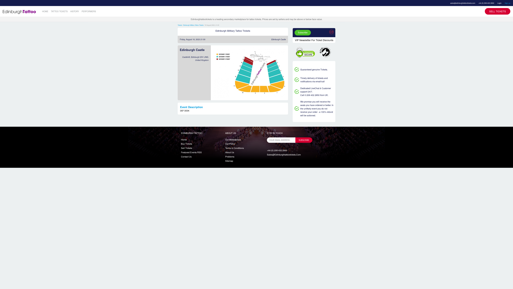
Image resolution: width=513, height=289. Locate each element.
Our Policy (230, 143)
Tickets (180, 25)
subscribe (304, 140)
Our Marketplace (233, 139)
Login (499, 3)
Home (184, 139)
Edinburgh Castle (278, 39)
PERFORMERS (89, 11)
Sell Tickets (497, 11)
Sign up (507, 3)
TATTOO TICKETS (59, 11)
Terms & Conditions (234, 148)
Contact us (186, 156)
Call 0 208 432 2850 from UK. (314, 95)
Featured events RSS (191, 152)
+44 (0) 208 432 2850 (486, 3)
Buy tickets (186, 143)
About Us (229, 152)
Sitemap (229, 160)
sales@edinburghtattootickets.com (462, 3)
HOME (45, 11)
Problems (229, 156)
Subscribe (303, 32)
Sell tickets (186, 148)
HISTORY (74, 11)
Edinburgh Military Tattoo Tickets (193, 25)
